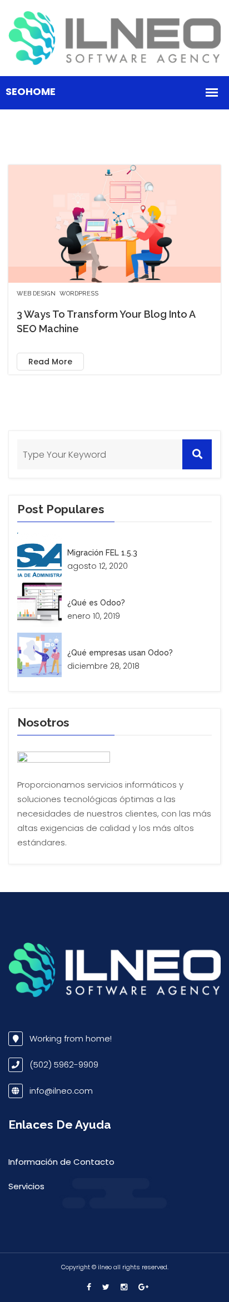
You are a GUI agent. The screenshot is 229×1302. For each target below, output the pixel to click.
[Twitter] (106, 1287)
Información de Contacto (61, 1162)
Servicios (26, 1186)
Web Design (36, 293)
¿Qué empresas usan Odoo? (120, 652)
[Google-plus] (140, 1287)
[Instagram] (124, 1287)
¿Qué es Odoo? (96, 602)
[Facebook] (89, 1287)
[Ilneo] (114, 37)
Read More (50, 361)
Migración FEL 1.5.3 (102, 552)
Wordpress (78, 293)
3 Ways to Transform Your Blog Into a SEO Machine (106, 321)
